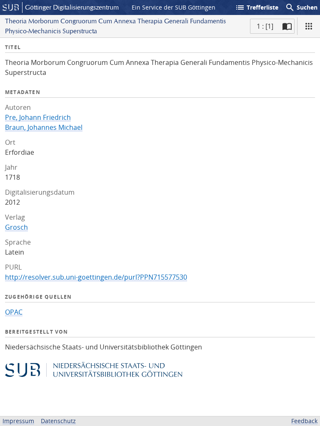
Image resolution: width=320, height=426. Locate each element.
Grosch (16, 227)
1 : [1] (265, 26)
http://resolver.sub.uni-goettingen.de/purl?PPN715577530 (96, 277)
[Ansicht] (309, 26)
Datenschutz (58, 421)
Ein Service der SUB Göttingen (173, 7)
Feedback (304, 421)
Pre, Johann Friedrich (38, 117)
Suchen (301, 7)
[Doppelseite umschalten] (287, 26)
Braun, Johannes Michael (43, 127)
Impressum (18, 421)
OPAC (13, 312)
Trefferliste (256, 7)
